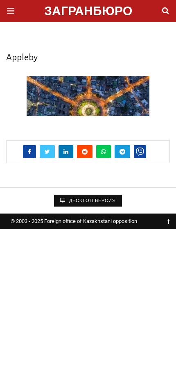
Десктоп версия (92, 200)
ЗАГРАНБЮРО (88, 12)
